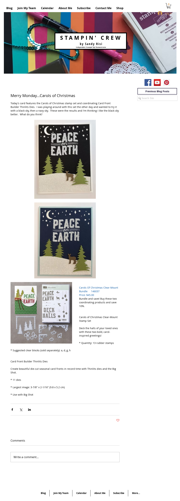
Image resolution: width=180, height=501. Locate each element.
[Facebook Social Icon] (147, 82)
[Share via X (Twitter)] (20, 409)
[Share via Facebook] (12, 409)
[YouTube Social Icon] (157, 82)
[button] (169, 5)
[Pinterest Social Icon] (166, 82)
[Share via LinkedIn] (29, 409)
